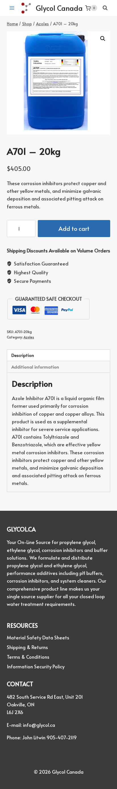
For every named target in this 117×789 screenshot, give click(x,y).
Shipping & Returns (27, 647)
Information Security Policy (35, 666)
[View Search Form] (105, 8)
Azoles (29, 337)
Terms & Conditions (28, 656)
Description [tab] (22, 355)
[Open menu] (12, 8)
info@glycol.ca (39, 724)
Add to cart (73, 228)
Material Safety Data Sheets (38, 637)
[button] (103, 39)
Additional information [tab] (35, 367)
